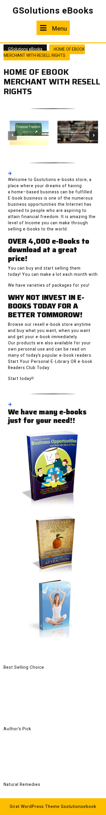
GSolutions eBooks (53, 10)
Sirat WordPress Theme (35, 807)
